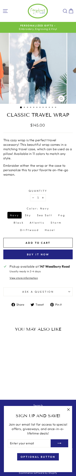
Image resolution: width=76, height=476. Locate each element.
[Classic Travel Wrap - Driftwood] (18, 386)
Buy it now (38, 254)
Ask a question (38, 291)
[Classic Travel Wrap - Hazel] (23, 386)
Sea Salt (45, 215)
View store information (24, 277)
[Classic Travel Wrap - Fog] (20, 382)
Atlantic (37, 222)
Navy (14, 215)
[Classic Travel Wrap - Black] (25, 382)
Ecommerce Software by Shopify (38, 472)
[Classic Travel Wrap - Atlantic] (9, 386)
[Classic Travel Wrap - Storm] (14, 386)
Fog (61, 215)
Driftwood (29, 229)
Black (19, 222)
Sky (28, 215)
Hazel (50, 229)
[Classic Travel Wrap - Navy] (7, 382)
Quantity (38, 190)
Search (38, 405)
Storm (56, 222)
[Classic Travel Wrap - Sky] (12, 382)
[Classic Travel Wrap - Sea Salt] (16, 382)
